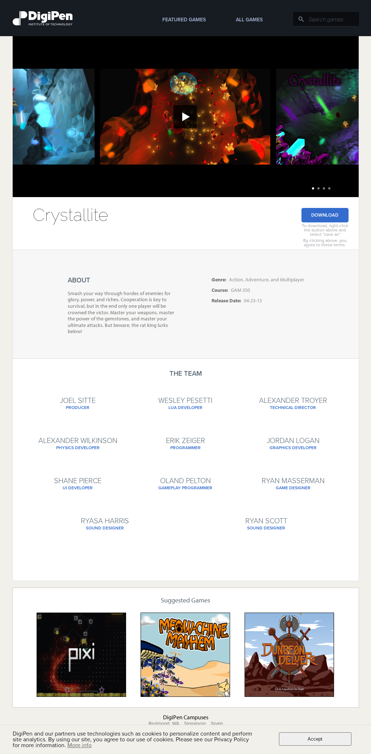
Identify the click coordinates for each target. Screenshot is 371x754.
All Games (249, 20)
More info (79, 745)
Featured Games (184, 20)
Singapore (195, 724)
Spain (217, 724)
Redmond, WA (164, 724)
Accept (315, 739)
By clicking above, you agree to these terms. (325, 242)
